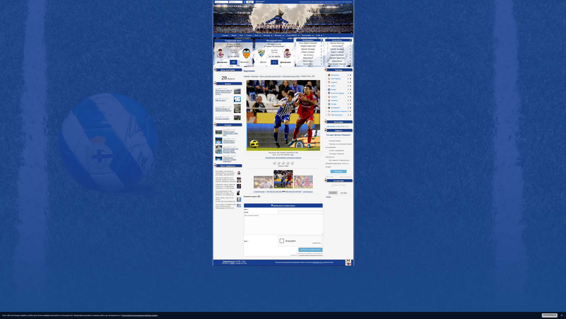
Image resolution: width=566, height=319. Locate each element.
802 (277, 191)
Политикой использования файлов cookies (140, 315)
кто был (343, 193)
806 (290, 191)
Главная (247, 76)
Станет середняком (336, 150)
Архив (341, 177)
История (267, 35)
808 (296, 191)
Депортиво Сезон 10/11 (291, 76)
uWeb (232, 263)
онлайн (333, 193)
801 (274, 191)
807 (293, 191)
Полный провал (335, 141)
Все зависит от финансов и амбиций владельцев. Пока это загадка (337, 163)
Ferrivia (328, 197)
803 (280, 191)
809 (299, 191)
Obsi (292, 155)
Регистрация (259, 3)
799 (267, 191)
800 (271, 191)
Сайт (318, 35)
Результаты (348, 177)
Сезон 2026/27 (292, 35)
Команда (278, 35)
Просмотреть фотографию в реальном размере (283, 157)
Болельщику (306, 35)
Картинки (254, 76)
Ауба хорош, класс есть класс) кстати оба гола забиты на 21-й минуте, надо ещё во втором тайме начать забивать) (228, 201)
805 (287, 191)
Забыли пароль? (260, 1)
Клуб (257, 35)
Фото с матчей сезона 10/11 (270, 76)
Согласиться (549, 315)
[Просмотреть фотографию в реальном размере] (283, 115)
